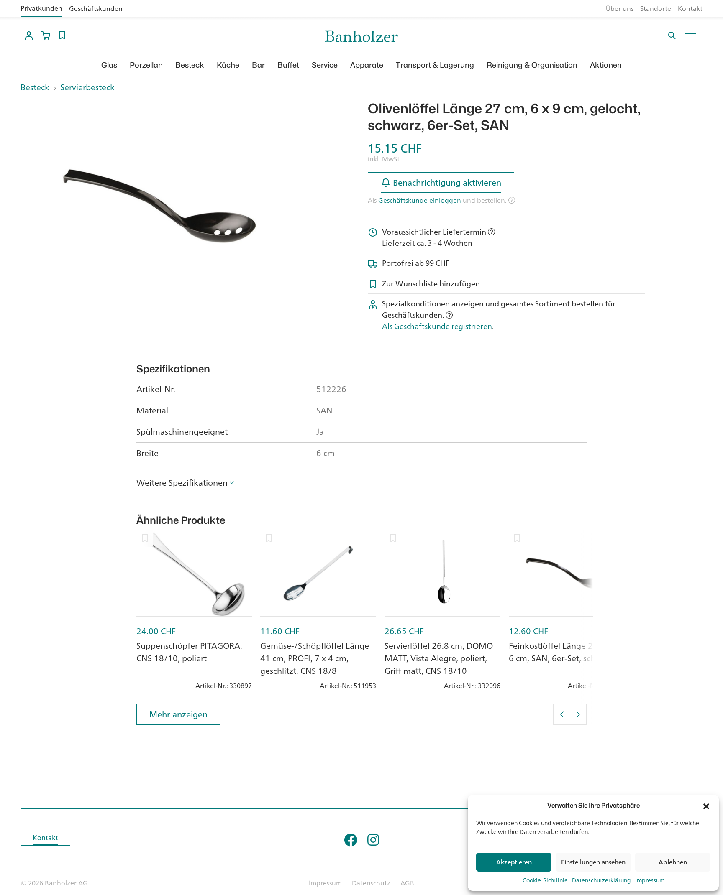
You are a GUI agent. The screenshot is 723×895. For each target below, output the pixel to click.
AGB (407, 883)
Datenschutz (371, 883)
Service (325, 65)
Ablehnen (673, 862)
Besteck (189, 65)
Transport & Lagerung (435, 65)
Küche (228, 65)
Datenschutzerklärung (601, 880)
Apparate (366, 65)
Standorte (655, 8)
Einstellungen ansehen (593, 862)
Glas (109, 65)
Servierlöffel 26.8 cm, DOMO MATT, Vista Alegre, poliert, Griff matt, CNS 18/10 (439, 658)
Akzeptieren (514, 862)
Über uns (619, 8)
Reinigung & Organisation (532, 65)
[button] (706, 805)
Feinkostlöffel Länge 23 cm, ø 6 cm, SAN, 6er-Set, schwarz (564, 652)
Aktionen (606, 65)
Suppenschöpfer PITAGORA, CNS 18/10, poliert (189, 652)
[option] (159, 204)
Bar (258, 65)
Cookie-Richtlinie (545, 880)
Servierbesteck (87, 87)
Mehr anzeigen (178, 714)
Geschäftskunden (96, 8)
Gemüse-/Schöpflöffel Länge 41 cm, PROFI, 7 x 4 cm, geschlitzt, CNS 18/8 (314, 658)
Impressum (649, 880)
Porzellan (146, 65)
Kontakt (690, 8)
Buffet (288, 65)
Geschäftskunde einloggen (419, 200)
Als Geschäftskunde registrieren (437, 326)
